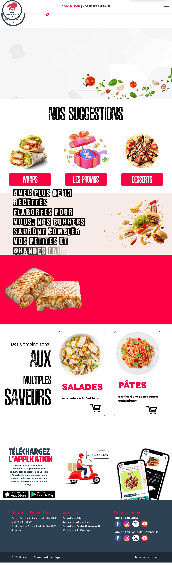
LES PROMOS (86, 179)
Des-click (25, 557)
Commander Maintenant (46, 72)
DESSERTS (142, 179)
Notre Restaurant (96, 6)
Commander (71, 6)
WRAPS (30, 179)
